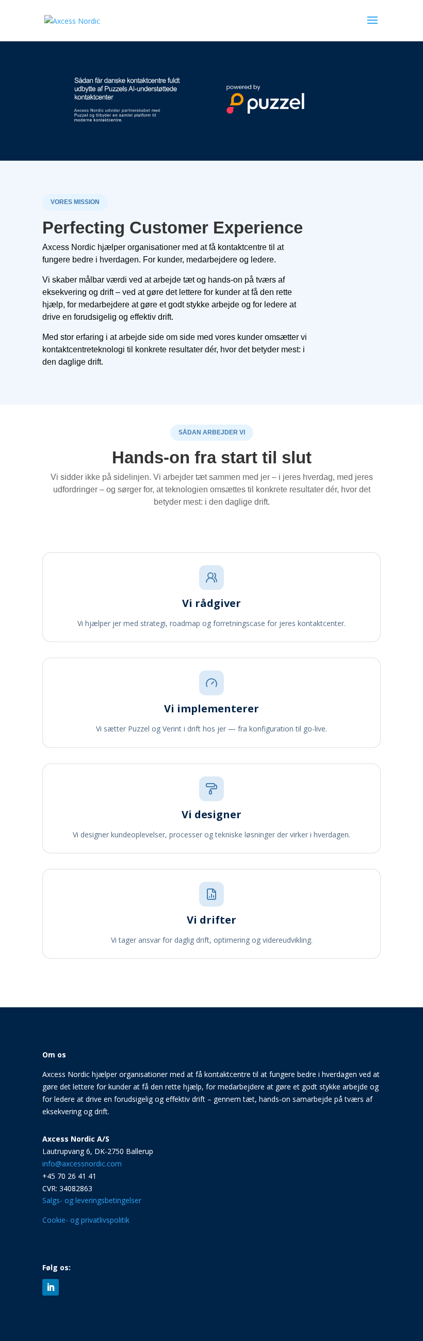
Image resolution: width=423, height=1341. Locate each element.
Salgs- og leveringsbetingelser (91, 1200)
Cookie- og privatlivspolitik (85, 1220)
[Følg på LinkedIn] (50, 1287)
